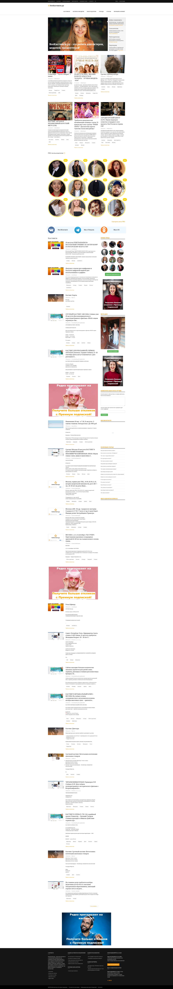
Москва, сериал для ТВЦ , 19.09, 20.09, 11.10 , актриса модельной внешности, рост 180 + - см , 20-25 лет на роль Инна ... (82, 484)
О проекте (91, 1)
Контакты (100, 987)
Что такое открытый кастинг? (107, 455)
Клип (76, 142)
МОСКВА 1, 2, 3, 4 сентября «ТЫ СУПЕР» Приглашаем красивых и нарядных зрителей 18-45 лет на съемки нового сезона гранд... (82, 538)
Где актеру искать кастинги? (107, 490)
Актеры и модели (66, 1)
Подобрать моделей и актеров (95, 958)
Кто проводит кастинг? (106, 458)
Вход (117, 1)
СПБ (49, 141)
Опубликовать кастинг (73, 961)
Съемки (63, 90)
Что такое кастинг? (105, 492)
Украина (80, 841)
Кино (108, 86)
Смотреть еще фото (113, 351)
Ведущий (75, 441)
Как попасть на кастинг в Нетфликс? (109, 453)
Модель (76, 93)
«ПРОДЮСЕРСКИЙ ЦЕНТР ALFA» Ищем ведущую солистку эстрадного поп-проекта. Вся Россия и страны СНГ (112, 122)
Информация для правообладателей (89, 987)
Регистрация (122, 1)
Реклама (68, 376)
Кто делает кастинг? (105, 482)
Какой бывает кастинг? (106, 484)
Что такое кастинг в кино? (107, 461)
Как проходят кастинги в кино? (108, 450)
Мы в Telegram (89, 230)
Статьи (108, 11)
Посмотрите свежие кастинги (116, 25)
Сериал (85, 501)
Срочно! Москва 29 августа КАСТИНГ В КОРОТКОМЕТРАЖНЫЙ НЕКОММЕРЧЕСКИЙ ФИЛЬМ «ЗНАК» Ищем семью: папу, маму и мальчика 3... (82, 452)
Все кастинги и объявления (74, 956)
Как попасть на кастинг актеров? (108, 466)
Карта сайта (51, 978)
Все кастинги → (94, 906)
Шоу (102, 142)
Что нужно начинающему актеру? (108, 469)
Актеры (103, 89)
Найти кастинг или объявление (75, 963)
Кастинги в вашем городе (74, 958)
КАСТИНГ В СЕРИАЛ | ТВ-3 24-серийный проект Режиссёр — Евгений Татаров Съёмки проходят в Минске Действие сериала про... (81, 817)
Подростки (95, 93)
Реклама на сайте (52, 975)
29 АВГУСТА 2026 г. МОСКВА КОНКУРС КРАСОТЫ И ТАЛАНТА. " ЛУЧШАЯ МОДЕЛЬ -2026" (86, 77)
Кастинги (58, 1)
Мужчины (119, 86)
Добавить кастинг (113, 42)
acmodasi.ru (79, 260)
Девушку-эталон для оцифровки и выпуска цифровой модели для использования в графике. (79, 270)
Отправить (104, 414)
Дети (76, 95)
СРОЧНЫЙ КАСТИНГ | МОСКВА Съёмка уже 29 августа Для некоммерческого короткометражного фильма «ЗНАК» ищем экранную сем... (82, 317)
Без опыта (51, 139)
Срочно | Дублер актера (109, 74)
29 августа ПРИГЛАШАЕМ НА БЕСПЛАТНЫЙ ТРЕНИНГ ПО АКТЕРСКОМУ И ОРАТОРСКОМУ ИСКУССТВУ (82, 244)
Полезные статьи (83, 1)
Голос (91, 744)
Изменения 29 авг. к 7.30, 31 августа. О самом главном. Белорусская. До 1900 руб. (81, 422)
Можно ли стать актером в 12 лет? (108, 476)
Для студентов (117, 140)
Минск (74, 841)
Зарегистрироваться (113, 274)
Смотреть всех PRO (118, 221)
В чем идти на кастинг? (106, 479)
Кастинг (103, 86)
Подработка (56, 90)
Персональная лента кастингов (75, 960)
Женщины (88, 93)
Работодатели (75, 1)
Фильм (62, 139)
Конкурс (81, 95)
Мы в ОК (117, 230)
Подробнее (120, 50)
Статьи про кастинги (73, 970)
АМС (59, 92)
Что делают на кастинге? (106, 487)
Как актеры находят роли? (107, 471)
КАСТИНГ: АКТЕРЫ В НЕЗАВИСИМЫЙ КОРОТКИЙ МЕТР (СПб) (58, 123)
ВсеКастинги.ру (57, 6)
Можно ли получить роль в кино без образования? (112, 474)
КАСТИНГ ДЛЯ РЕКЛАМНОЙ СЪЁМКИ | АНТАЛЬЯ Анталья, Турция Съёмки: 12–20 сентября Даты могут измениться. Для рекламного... (82, 354)
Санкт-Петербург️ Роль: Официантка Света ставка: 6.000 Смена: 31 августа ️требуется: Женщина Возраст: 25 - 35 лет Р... (82, 635)
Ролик (67, 527)
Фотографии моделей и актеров (95, 956)
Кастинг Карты (71, 295)
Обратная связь (51, 976)
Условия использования (74, 987)
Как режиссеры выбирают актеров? (109, 463)
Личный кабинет (119, 11)
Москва (50, 90)
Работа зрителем (52, 92)
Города (101, 11)
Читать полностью (52, 95)
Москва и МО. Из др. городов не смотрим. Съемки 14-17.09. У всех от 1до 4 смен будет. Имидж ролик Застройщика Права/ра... (82, 511)
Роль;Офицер (70, 604)
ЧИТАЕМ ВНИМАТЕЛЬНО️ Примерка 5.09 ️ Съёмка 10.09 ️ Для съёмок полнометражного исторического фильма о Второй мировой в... (82, 785)
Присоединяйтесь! (113, 33)
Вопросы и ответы (52, 973)
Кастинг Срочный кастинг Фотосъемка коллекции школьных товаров (80, 853)
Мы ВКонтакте (63, 230)
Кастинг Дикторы (72, 729)
